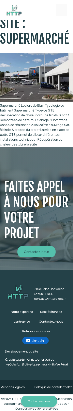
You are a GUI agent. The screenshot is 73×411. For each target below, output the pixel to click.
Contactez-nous (39, 401)
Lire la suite (28, 144)
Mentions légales (13, 387)
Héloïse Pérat (58, 364)
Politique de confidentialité (53, 387)
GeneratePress (47, 408)
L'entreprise (22, 321)
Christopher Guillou (40, 359)
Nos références (51, 312)
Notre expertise (22, 312)
